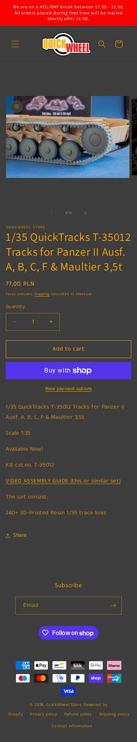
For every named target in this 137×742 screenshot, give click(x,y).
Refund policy (78, 714)
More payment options (68, 388)
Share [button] (20, 535)
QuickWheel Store (64, 705)
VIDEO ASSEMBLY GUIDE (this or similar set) (63, 481)
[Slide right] (85, 212)
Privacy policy (43, 714)
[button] (15, 44)
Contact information (72, 726)
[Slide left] (51, 212)
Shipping (41, 294)
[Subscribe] (113, 606)
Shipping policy (114, 714)
